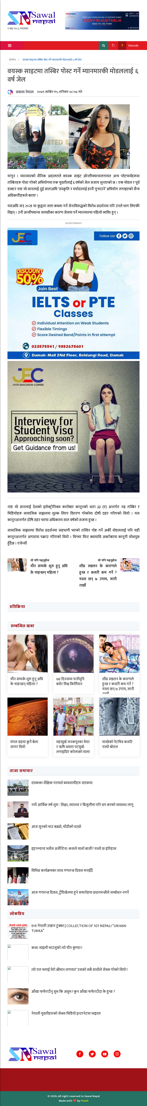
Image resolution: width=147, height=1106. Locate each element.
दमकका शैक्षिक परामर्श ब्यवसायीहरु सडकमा (61, 783)
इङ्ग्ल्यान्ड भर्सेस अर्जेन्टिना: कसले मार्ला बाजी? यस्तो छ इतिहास (73, 848)
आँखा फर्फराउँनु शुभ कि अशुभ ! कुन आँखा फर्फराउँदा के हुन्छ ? (73, 991)
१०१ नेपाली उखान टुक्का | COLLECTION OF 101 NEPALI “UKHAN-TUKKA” (79, 928)
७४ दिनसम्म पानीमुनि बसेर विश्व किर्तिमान (70, 681)
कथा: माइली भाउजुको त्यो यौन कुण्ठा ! (56, 948)
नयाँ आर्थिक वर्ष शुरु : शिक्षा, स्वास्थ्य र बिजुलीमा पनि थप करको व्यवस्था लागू (82, 805)
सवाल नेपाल (24, 92)
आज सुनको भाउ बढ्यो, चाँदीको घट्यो (56, 827)
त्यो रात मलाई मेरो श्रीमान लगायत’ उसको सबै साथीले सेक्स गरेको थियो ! (79, 969)
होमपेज (12, 60)
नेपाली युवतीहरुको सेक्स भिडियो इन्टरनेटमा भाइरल (66, 1013)
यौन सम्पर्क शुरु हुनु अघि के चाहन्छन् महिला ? (26, 681)
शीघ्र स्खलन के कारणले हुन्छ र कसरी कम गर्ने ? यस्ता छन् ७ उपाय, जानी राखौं (118, 686)
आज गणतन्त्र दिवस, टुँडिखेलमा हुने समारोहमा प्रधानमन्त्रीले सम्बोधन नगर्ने (80, 892)
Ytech (84, 1100)
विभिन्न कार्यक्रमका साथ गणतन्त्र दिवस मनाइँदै (62, 870)
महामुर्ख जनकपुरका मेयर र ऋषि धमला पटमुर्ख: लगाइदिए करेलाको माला (73, 747)
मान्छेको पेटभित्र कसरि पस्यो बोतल (117, 744)
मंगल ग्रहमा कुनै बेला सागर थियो (24, 744)
